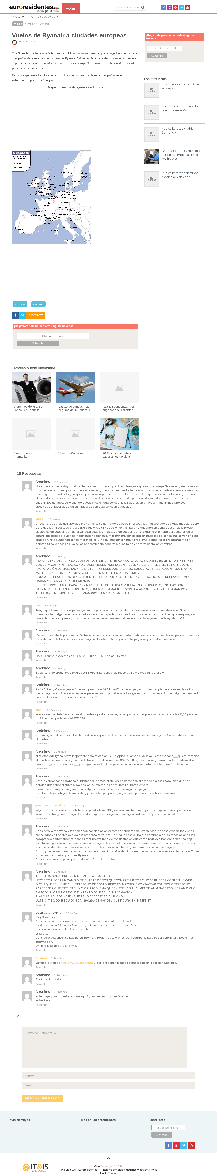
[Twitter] (181, 7)
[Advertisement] (75, 122)
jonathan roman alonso (52, 805)
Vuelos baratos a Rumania (25, 455)
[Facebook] (163, 7)
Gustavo (41, 958)
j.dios (39, 518)
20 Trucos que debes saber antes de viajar (117, 455)
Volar (97, 1166)
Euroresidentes (27, 41)
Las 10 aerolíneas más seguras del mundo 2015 (75, 408)
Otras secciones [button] (43, 16)
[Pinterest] (175, 7)
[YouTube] (187, 7)
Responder (41, 511)
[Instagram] (169, 7)
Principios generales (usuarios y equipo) (124, 1169)
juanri (39, 709)
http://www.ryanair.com (77, 962)
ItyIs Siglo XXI (68, 1169)
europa (19, 304)
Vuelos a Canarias (70, 453)
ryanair (38, 304)
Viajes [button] (16, 16)
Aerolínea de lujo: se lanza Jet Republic (28, 408)
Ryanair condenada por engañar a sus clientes (118, 408)
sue (38, 605)
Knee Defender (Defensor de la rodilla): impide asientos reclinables (182, 154)
